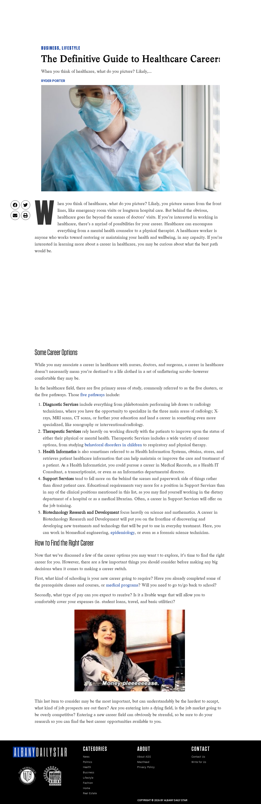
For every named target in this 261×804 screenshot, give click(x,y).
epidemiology (123, 532)
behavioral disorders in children (114, 444)
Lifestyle (71, 48)
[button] (15, 205)
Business (50, 48)
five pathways (92, 394)
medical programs (122, 585)
